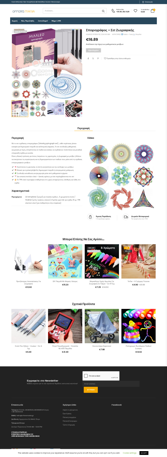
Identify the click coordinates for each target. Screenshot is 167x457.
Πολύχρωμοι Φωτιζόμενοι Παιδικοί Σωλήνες (138, 347)
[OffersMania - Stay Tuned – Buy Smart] (23, 10)
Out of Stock (20, 32)
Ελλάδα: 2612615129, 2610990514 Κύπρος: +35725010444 (30, 411)
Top (126, 248)
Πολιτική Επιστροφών (70, 421)
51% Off (128, 251)
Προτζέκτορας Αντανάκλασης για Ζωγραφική (28, 282)
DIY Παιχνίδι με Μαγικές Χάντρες (65, 281)
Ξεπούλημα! (43, 21)
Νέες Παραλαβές (27, 21)
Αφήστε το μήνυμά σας (70, 410)
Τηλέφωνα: (15, 410)
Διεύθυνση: (15, 419)
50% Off (91, 248)
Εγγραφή (91, 390)
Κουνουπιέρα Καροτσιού (102, 346)
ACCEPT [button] (144, 453)
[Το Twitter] (93, 58)
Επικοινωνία (149, 2)
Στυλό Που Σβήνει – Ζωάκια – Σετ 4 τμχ (28, 347)
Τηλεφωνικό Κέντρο (17, 423)
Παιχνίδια (138, 34)
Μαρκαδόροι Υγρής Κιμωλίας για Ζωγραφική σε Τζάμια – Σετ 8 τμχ (102, 282)
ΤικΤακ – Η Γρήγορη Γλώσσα (139, 281)
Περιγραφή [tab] (83, 128)
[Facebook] (88, 58)
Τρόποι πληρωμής (69, 425)
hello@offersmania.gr (25, 415)
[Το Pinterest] (98, 58)
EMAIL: (13, 415)
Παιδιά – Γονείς (128, 34)
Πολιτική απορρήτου (69, 417)
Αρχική (14, 21)
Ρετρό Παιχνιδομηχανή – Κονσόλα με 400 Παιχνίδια (65, 347)
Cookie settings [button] (129, 453)
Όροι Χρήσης (67, 414)
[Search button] (103, 11)
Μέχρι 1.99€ (56, 21)
